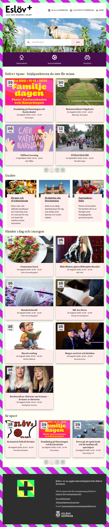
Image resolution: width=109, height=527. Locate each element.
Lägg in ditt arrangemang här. (69, 494)
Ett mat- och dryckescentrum (19, 199)
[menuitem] (58, 10)
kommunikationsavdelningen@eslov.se (79, 506)
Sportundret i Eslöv (85, 199)
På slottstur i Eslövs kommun (53, 199)
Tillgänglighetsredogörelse (67, 503)
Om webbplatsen (63, 499)
